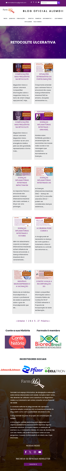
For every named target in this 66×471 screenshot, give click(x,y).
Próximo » (45, 321)
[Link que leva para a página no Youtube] (38, 2)
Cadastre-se (33, 464)
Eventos (31, 18)
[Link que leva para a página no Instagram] (36, 2)
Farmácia (38, 18)
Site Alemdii (28, 22)
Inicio (5, 18)
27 (39, 321)
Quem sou (12, 18)
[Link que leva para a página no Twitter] (33, 2)
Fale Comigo (37, 22)
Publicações (21, 18)
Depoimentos (47, 18)
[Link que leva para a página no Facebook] (31, 2)
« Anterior (20, 321)
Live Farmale (58, 18)
